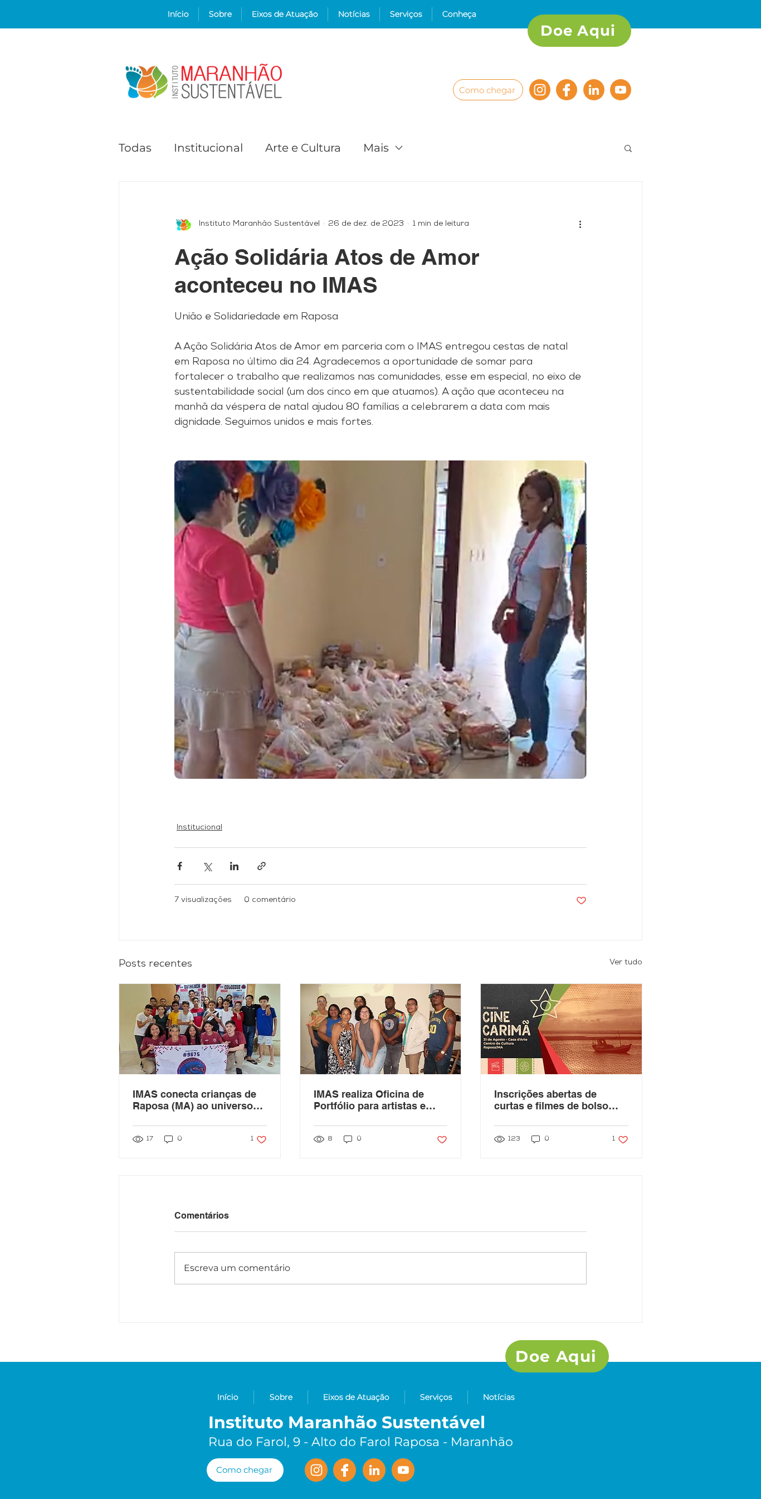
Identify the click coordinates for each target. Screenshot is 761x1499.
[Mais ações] (580, 224)
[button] (220, 14)
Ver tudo (625, 963)
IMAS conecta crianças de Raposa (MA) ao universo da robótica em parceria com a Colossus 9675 (194, 1100)
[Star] (593, 89)
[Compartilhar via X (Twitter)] (207, 866)
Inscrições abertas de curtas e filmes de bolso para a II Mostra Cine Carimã (551, 1100)
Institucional (208, 147)
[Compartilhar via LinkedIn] (234, 866)
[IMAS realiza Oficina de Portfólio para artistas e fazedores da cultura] (380, 1029)
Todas (135, 147)
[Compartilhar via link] (261, 866)
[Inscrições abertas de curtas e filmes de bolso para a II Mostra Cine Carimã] (561, 1029)
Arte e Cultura (303, 147)
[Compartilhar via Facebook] (179, 866)
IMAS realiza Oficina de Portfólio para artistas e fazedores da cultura (370, 1100)
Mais (376, 147)
